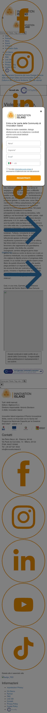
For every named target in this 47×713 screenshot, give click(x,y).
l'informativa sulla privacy (23, 169)
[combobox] (12, 163)
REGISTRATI (23, 178)
